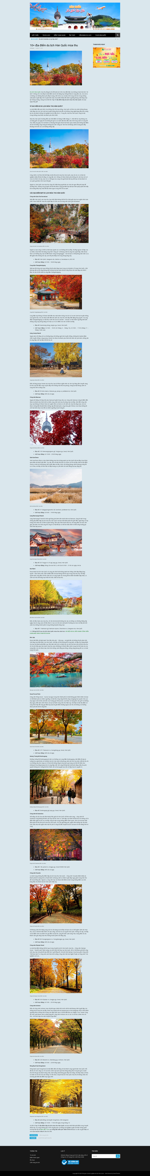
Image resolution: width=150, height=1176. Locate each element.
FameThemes (116, 1173)
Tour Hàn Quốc (100, 35)
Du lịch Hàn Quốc (35, 92)
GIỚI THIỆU (35, 35)
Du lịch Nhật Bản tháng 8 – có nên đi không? (52, 39)
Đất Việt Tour (45, 1129)
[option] (79, 39)
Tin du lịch (46, 35)
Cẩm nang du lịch (85, 35)
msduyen (32, 48)
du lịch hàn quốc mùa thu (45, 1138)
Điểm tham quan (59, 35)
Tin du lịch (33, 1155)
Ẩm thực (72, 35)
